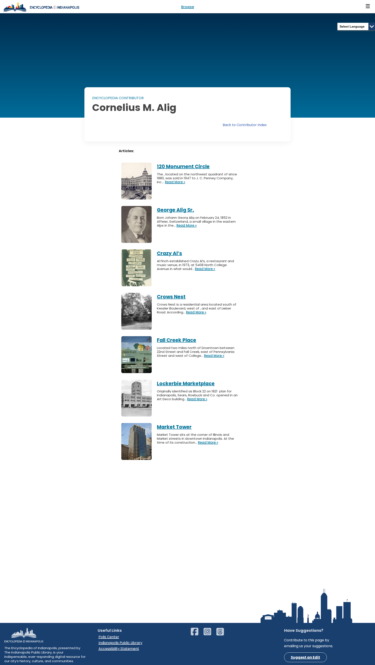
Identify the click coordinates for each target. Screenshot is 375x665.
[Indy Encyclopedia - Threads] (222, 633)
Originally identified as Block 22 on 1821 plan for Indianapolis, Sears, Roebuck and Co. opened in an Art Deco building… (197, 395)
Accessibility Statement (119, 648)
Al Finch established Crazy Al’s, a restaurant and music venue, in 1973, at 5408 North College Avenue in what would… (195, 265)
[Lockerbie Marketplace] (139, 380)
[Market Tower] (139, 423)
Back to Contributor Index (245, 124)
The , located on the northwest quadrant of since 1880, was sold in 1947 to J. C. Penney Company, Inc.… (197, 178)
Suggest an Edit (305, 657)
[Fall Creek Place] (139, 336)
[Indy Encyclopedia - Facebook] (197, 633)
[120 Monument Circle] (139, 163)
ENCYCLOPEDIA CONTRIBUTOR (118, 97)
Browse (187, 6)
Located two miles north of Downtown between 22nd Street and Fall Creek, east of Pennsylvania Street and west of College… (195, 352)
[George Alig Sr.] (139, 206)
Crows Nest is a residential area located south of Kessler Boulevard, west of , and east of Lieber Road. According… (196, 308)
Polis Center (109, 636)
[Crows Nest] (139, 293)
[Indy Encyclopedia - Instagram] (209, 633)
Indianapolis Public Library (120, 642)
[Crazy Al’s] (139, 250)
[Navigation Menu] (368, 7)
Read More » (175, 182)
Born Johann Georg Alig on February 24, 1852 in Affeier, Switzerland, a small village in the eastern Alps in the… (196, 221)
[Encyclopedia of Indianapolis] (41, 7)
